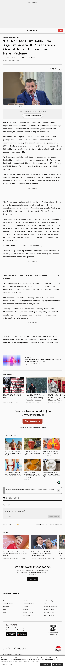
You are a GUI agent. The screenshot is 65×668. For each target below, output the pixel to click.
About (25, 601)
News (5, 601)
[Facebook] (5, 648)
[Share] (60, 69)
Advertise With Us (28, 603)
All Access (6, 606)
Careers (25, 609)
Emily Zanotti (7, 61)
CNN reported (54, 231)
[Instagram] (14, 648)
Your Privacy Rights (49, 601)
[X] (9, 648)
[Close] (62, 658)
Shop (4, 609)
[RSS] (24, 648)
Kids (4, 612)
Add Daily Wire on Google (33, 115)
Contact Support (28, 612)
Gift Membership (28, 615)
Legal (45, 603)
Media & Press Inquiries (50, 606)
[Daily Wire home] (32, 31)
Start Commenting (32, 421)
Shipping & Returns (49, 609)
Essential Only (57, 664)
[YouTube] (19, 648)
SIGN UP (60, 30)
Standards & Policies (49, 612)
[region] (32, 661)
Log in (43, 427)
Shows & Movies (8, 603)
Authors (25, 606)
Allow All (45, 664)
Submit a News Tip (49, 615)
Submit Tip (32, 579)
